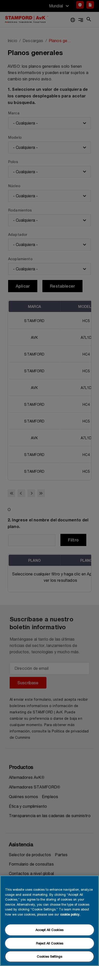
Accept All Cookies (49, 930)
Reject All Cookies (49, 943)
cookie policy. (70, 914)
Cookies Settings (49, 956)
